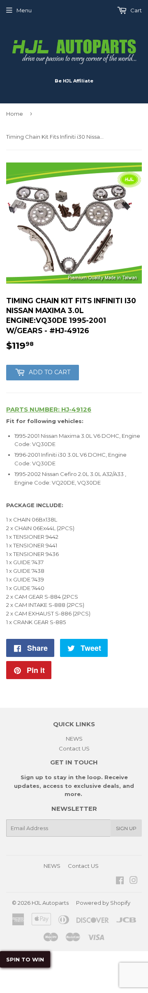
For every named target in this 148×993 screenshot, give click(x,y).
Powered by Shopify (103, 902)
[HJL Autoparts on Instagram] (134, 881)
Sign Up (126, 828)
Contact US (74, 748)
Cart (135, 10)
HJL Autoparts (50, 902)
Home (14, 113)
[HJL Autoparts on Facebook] (120, 881)
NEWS (74, 738)
